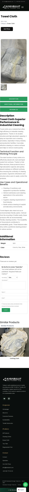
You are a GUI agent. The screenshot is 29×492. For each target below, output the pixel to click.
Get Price (7, 29)
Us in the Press (7, 464)
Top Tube (5, 443)
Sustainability (6, 420)
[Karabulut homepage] (12, 380)
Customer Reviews (8, 416)
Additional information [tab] (13, 104)
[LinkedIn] (9, 398)
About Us (5, 413)
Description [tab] (13, 99)
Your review (5, 280)
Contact (5, 457)
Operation (5, 460)
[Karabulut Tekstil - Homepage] (11, 7)
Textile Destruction (8, 423)
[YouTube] (4, 398)
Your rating (4, 277)
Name (3, 292)
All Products (6, 433)
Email (3, 298)
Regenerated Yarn (7, 447)
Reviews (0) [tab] (14, 109)
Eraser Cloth (11, 23)
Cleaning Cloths (7, 436)
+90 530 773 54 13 (20, 1)
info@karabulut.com (8, 1)
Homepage (6, 409)
